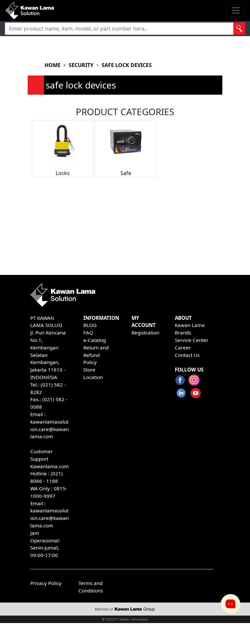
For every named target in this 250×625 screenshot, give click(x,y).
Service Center (191, 340)
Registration (145, 332)
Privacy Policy (46, 583)
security (81, 65)
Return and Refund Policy (96, 355)
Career (183, 347)
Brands (183, 332)
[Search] (239, 28)
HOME (53, 65)
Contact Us (187, 355)
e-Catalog (94, 340)
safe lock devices (127, 65)
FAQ (88, 332)
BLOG (90, 325)
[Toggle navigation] (236, 10)
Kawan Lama (190, 325)
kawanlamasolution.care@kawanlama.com (49, 429)
